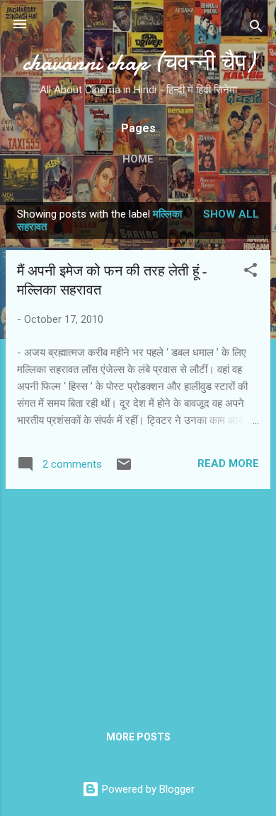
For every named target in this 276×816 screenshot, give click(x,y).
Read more (228, 463)
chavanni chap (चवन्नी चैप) (138, 62)
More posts (138, 737)
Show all (231, 214)
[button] (250, 272)
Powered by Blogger (147, 789)
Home (138, 159)
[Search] (256, 28)
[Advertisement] (138, 599)
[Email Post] (123, 469)
